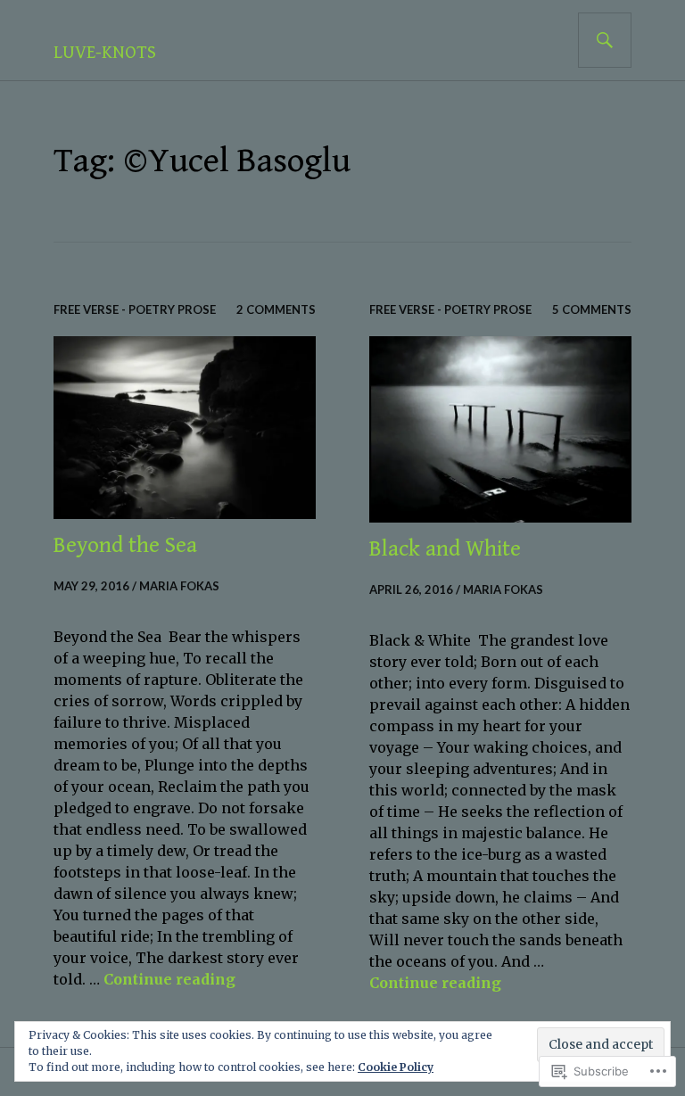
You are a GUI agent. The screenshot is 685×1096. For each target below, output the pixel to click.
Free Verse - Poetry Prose (135, 309)
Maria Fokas (179, 586)
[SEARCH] (604, 40)
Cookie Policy (395, 1067)
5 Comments (591, 309)
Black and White (445, 549)
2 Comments (276, 309)
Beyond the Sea (125, 545)
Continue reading (169, 979)
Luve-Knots (105, 53)
